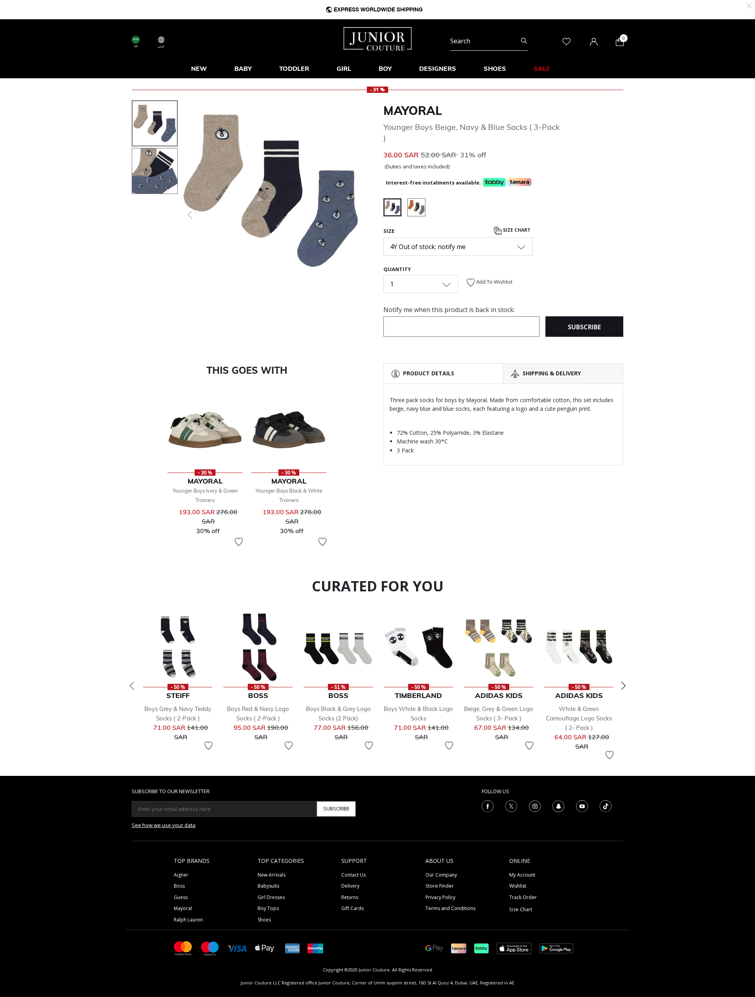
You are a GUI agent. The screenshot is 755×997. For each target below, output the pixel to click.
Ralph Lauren (188, 919)
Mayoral (412, 110)
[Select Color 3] (416, 208)
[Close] (749, 5)
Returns (349, 897)
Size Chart (516, 230)
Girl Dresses (271, 897)
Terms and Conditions (450, 908)
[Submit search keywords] (524, 41)
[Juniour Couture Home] (378, 38)
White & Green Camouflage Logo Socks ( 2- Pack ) (579, 718)
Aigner (181, 874)
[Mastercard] (183, 948)
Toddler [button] (294, 68)
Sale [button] (542, 68)
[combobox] (489, 41)
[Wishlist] (239, 542)
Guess (181, 897)
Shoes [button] (495, 68)
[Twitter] (511, 805)
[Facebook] (488, 805)
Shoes (264, 919)
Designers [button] (437, 68)
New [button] (199, 68)
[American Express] (292, 948)
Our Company (441, 874)
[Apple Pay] (264, 948)
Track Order (523, 897)
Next (623, 686)
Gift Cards (352, 908)
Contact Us (353, 874)
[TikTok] (605, 805)
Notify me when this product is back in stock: (449, 309)
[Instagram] (535, 805)
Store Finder (439, 886)
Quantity (397, 269)
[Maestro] (210, 948)
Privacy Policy (440, 897)
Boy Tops (268, 908)
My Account (522, 874)
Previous (132, 686)
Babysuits (268, 886)
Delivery (350, 886)
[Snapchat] (558, 805)
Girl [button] (344, 68)
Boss (179, 886)
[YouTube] (582, 805)
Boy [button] (385, 68)
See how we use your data (163, 825)
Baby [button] (243, 68)
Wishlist (517, 886)
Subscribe (336, 808)
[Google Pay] (434, 948)
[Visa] (237, 948)
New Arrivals (271, 874)
